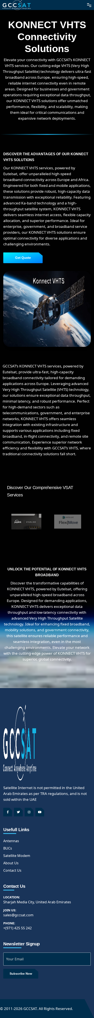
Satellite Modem (16, 855)
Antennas (11, 841)
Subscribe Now (21, 973)
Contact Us (12, 870)
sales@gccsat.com (18, 915)
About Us (11, 863)
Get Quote (23, 257)
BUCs (7, 848)
